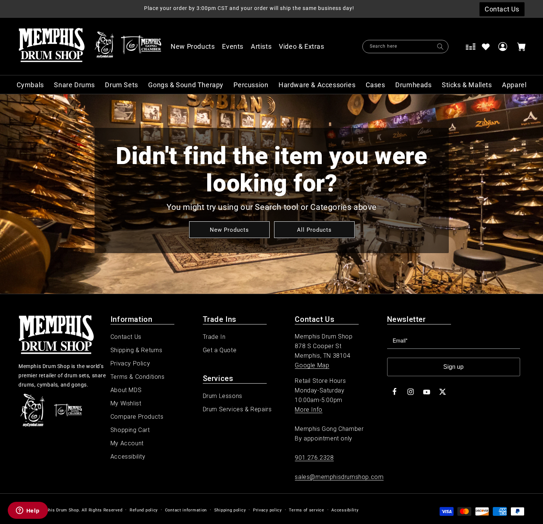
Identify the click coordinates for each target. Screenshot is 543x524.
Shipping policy (230, 510)
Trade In (214, 336)
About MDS (125, 390)
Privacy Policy (130, 363)
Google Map (312, 365)
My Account (127, 443)
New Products (229, 229)
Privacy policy (267, 510)
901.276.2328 (314, 457)
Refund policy (144, 510)
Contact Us (125, 336)
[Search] (440, 46)
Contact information (186, 510)
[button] (305, 46)
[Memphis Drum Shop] (104, 46)
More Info (308, 409)
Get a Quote (220, 350)
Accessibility (128, 456)
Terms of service (306, 510)
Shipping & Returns (136, 350)
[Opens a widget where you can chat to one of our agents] (27, 511)
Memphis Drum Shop (57, 510)
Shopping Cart (130, 429)
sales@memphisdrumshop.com (339, 476)
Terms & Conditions (137, 376)
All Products (314, 229)
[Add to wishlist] (485, 46)
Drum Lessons (222, 395)
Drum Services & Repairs (237, 409)
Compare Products (137, 416)
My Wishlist (125, 403)
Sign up (453, 367)
